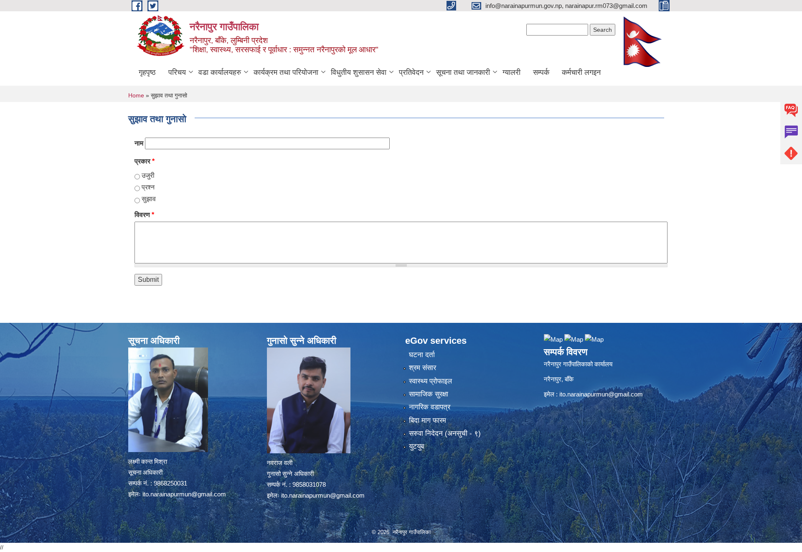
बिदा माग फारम (427, 420)
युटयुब (416, 446)
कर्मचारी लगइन (581, 72)
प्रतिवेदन (411, 72)
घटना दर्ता (422, 355)
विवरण (144, 214)
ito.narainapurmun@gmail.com (184, 494)
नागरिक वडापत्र (429, 407)
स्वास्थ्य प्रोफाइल (430, 381)
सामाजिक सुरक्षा (428, 394)
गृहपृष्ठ (147, 72)
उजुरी (148, 175)
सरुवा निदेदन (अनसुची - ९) (445, 433)
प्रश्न (148, 187)
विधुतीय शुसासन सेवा (358, 72)
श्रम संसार (422, 368)
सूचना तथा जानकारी (463, 72)
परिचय (177, 72)
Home (136, 95)
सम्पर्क (541, 72)
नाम (139, 143)
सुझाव (149, 198)
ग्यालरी (511, 72)
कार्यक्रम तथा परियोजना (286, 72)
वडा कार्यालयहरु (219, 72)
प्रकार (145, 161)
